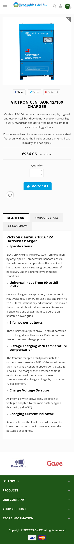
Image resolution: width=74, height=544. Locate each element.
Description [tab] (15, 217)
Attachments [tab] (17, 226)
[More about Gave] (54, 464)
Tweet (36, 92)
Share (20, 92)
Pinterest (53, 92)
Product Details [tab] (46, 217)
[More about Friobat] (19, 464)
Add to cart (37, 186)
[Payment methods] (37, 537)
